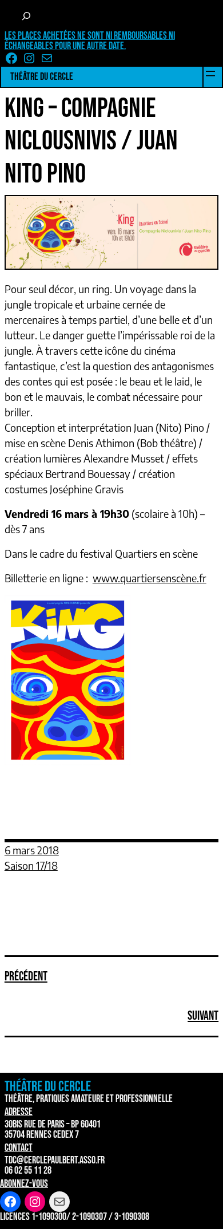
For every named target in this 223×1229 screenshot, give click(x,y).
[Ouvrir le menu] (210, 73)
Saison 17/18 (31, 865)
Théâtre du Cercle (41, 77)
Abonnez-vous (24, 1184)
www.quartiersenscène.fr (149, 578)
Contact (19, 1148)
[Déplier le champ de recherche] (26, 16)
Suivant (203, 1016)
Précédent (26, 976)
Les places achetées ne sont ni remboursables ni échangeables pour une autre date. (90, 41)
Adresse (19, 1112)
